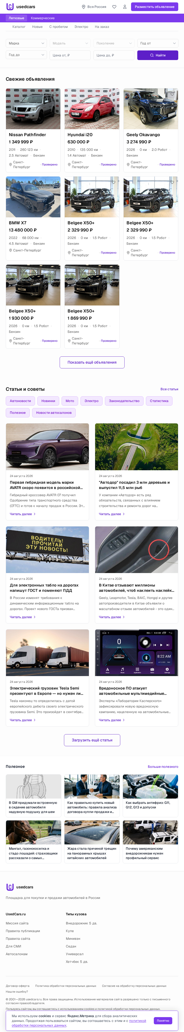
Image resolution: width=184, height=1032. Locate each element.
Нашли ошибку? (17, 992)
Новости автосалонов (54, 412)
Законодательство (124, 401)
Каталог (18, 26)
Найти (161, 55)
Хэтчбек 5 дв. (77, 961)
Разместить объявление (154, 7)
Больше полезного (163, 766)
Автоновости (20, 401)
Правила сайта (18, 938)
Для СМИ (13, 946)
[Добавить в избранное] (54, 94)
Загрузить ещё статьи (92, 740)
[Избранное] (114, 6)
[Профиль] (125, 6)
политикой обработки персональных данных (129, 1009)
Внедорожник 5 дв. (81, 923)
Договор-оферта (17, 986)
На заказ (102, 26)
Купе (70, 931)
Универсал (75, 954)
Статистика (159, 401)
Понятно (163, 1021)
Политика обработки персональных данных (65, 986)
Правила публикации (23, 931)
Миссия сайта (17, 923)
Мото (70, 401)
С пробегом (58, 26)
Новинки (48, 401)
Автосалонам (17, 954)
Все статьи (169, 389)
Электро (81, 26)
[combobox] (26, 43)
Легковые (16, 18)
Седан (71, 946)
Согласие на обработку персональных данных (134, 986)
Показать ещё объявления (92, 362)
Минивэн (73, 938)
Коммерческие (43, 18)
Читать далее (21, 514)
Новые (37, 26)
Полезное (18, 412)
